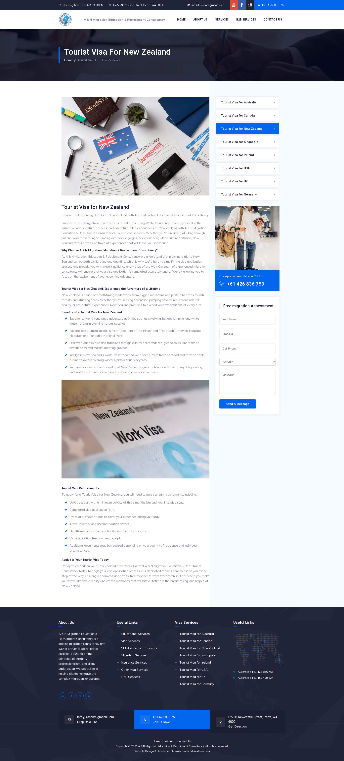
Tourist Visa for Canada (238, 115)
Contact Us (273, 19)
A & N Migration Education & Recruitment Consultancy (171, 746)
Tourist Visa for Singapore (239, 142)
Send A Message (237, 404)
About (169, 741)
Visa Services (130, 641)
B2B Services (246, 19)
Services (222, 19)
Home (181, 19)
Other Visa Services (134, 670)
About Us (200, 19)
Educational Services (135, 634)
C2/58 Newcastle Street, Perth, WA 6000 (138, 5)
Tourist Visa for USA (235, 168)
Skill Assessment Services (139, 648)
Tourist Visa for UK (234, 181)
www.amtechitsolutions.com (192, 751)
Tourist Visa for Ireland (237, 155)
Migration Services (134, 655)
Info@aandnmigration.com (208, 5)
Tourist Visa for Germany (239, 194)
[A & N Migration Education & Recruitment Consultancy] (65, 19)
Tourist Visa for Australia (239, 102)
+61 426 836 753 (273, 5)
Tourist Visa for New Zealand (242, 129)
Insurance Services (134, 662)
